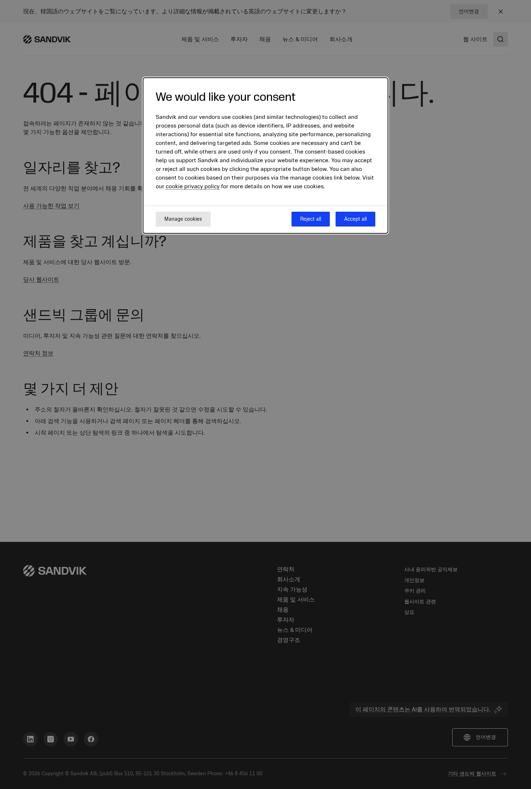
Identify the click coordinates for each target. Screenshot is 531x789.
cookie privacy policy (193, 186)
